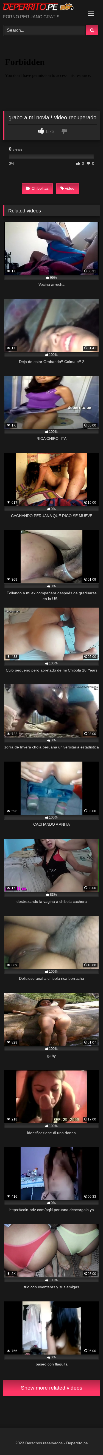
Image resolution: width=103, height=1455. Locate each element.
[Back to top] (86, 1438)
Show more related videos (51, 1388)
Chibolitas (40, 188)
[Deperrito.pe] (42, 7)
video (69, 188)
